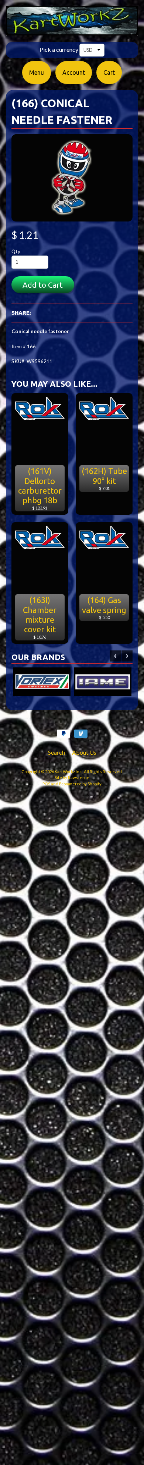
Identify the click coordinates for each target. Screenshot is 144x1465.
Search (56, 752)
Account (73, 72)
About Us (84, 752)
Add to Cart (43, 285)
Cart (109, 72)
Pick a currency (59, 49)
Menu (36, 72)
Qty (15, 251)
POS (46, 783)
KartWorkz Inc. (68, 771)
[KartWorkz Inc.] (72, 31)
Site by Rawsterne (72, 777)
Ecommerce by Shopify (80, 783)
